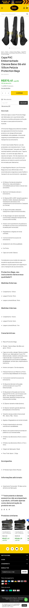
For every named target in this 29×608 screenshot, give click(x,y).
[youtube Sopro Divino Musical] (16, 548)
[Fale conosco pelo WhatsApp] (26, 599)
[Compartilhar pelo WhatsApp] (1, 509)
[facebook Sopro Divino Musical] (12, 548)
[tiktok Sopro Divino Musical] (21, 548)
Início (2, 51)
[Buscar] (27, 14)
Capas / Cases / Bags (15, 51)
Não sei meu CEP (6, 106)
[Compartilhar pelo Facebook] (4, 509)
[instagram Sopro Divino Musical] (7, 548)
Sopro (6, 51)
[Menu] (2, 8)
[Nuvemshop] (15, 601)
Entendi (24, 605)
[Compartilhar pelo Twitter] (6, 509)
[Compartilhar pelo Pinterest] (9, 509)
